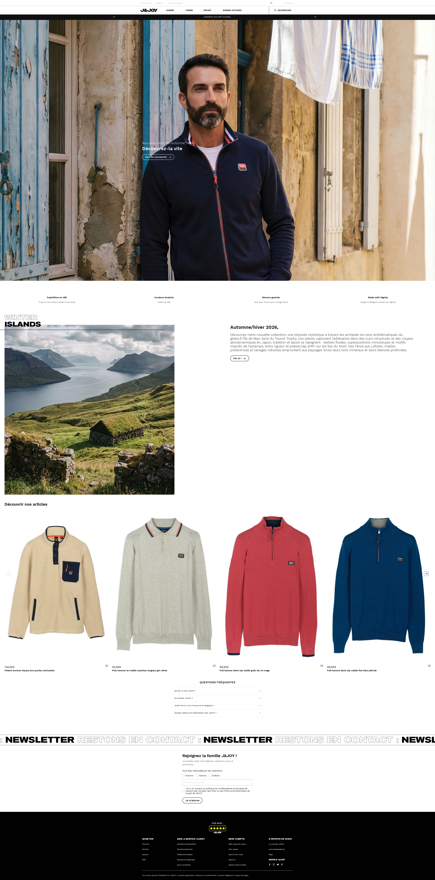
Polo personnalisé (174, 3)
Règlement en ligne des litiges (236, 875)
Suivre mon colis (236, 854)
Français (288, 3)
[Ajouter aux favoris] (106, 666)
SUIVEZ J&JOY (277, 860)
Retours (232, 860)
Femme (189, 10)
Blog (270, 854)
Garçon (145, 854)
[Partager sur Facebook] (270, 864)
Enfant (207, 10)
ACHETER (147, 839)
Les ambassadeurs (277, 849)
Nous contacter (184, 865)
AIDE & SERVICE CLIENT (191, 839)
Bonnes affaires (232, 10)
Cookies (221, 875)
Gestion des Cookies (237, 865)
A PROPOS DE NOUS (280, 839)
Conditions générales (185, 875)
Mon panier (233, 849)
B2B (143, 860)
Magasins (159, 3)
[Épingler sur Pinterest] (282, 864)
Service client (146, 3)
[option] (217, 17)
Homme (170, 10)
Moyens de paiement (186, 860)
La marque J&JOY (276, 844)
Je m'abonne (192, 800)
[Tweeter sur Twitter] (278, 864)
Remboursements (184, 849)
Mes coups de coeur (237, 844)
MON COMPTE (237, 839)
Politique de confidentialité (205, 875)
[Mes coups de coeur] (271, 3)
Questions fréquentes (186, 844)
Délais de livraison (185, 854)
